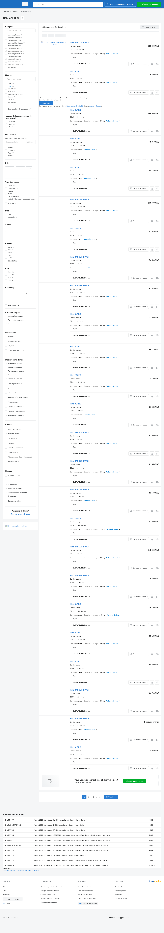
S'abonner (46, 103)
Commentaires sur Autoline (50, 898)
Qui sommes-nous (9, 887)
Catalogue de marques (48, 902)
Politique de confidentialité (49, 890)
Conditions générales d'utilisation (52, 887)
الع (4, 903)
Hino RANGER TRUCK (79, 43)
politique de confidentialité (74, 106)
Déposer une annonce (134, 781)
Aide (4, 890)
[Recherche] (35, 4)
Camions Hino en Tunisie (12, 870)
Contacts (6, 894)
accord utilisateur (95, 106)
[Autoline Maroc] (11, 4)
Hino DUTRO (75, 71)
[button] (152, 64)
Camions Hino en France (30, 870)
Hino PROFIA (75, 228)
